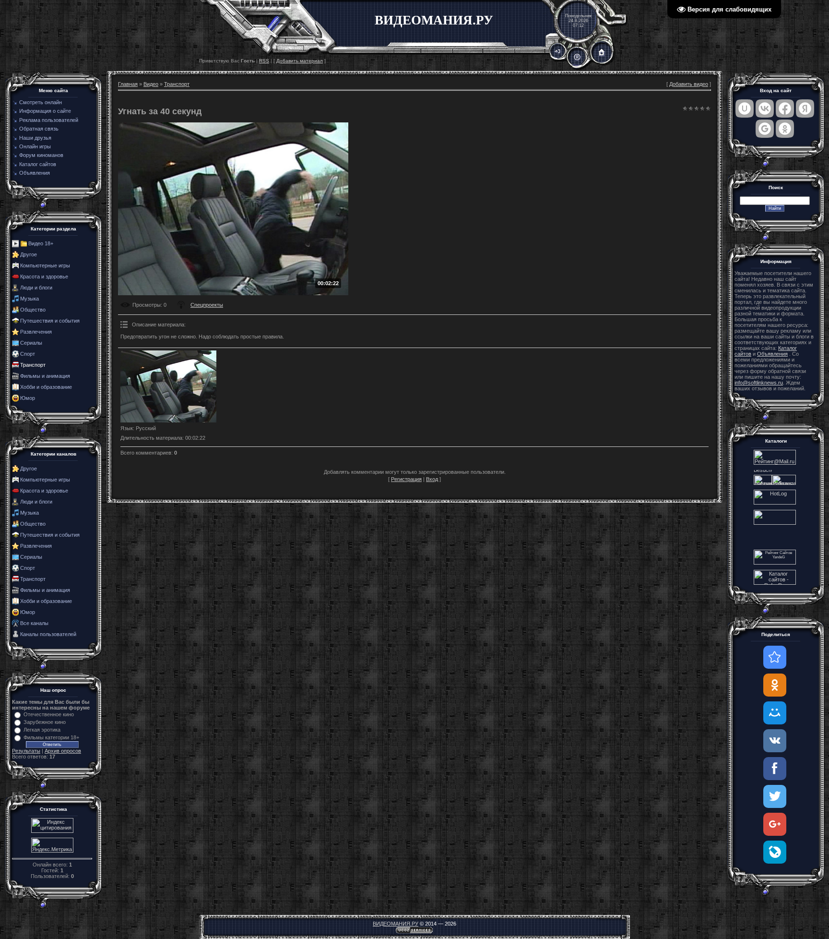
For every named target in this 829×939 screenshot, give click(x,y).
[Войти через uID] (744, 108)
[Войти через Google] (765, 129)
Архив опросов (63, 751)
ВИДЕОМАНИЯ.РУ (395, 924)
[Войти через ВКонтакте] (765, 108)
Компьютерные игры (45, 265)
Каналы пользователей (48, 634)
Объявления (772, 354)
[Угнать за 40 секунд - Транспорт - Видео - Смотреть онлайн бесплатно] (774, 657)
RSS (264, 60)
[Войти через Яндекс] (805, 108)
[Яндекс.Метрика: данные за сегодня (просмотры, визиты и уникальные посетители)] (52, 845)
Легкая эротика (42, 730)
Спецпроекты (206, 305)
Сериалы (31, 343)
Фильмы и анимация (45, 376)
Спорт (27, 354)
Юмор (27, 398)
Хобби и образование (46, 387)
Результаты (26, 751)
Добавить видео (688, 84)
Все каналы (34, 623)
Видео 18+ (40, 243)
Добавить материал (299, 60)
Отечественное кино (49, 714)
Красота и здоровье (44, 276)
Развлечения (36, 332)
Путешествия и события (50, 321)
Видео (150, 84)
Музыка (29, 298)
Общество (33, 310)
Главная (128, 84)
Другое (28, 254)
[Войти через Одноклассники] (785, 129)
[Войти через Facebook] (785, 108)
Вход (432, 479)
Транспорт (33, 365)
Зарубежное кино (45, 722)
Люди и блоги (36, 287)
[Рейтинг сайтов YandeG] (775, 563)
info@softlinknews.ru (758, 382)
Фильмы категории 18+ (51, 737)
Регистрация (406, 479)
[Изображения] (168, 386)
